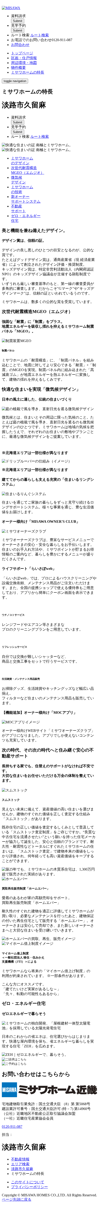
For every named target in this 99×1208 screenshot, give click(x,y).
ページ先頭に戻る (16, 1199)
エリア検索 (20, 1164)
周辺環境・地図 (24, 63)
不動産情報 (20, 1159)
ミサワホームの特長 (27, 72)
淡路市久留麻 (22, 1169)
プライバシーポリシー (29, 1187)
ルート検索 (39, 35)
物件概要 (18, 67)
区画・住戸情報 (24, 58)
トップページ (22, 53)
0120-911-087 (12, 1126)
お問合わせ (20, 45)
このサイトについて (27, 1182)
